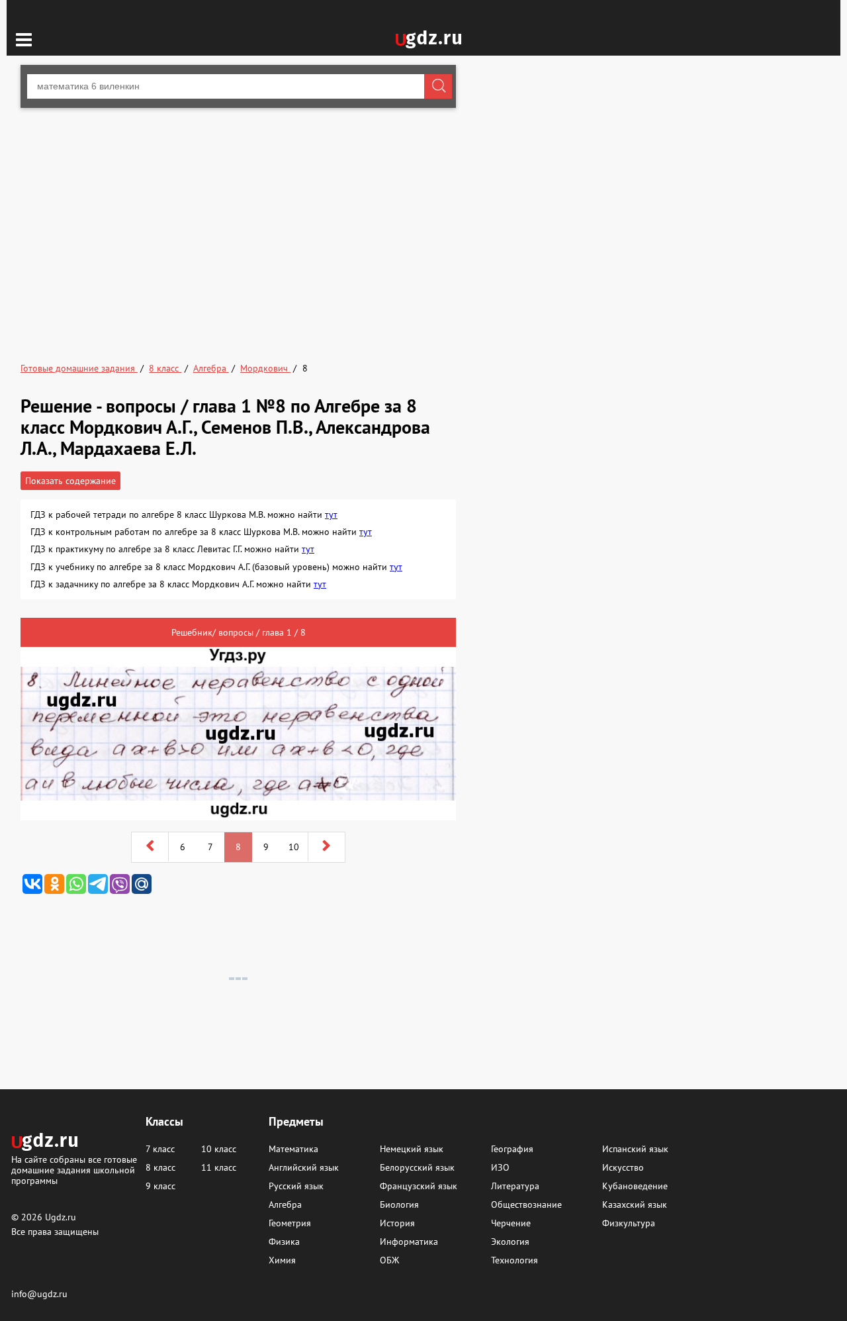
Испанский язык (635, 1149)
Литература (515, 1186)
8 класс (160, 1167)
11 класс (218, 1167)
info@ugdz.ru (39, 1294)
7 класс (160, 1149)
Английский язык (304, 1167)
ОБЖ (389, 1260)
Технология (514, 1260)
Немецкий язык (411, 1149)
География (512, 1149)
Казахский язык (634, 1204)
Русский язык (296, 1186)
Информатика (409, 1242)
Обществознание (526, 1204)
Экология (510, 1242)
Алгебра (285, 1204)
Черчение (511, 1223)
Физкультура (628, 1223)
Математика (293, 1149)
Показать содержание (70, 481)
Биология (399, 1204)
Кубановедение (635, 1186)
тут (331, 514)
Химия (282, 1260)
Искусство (623, 1167)
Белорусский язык (417, 1167)
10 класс (218, 1149)
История (397, 1223)
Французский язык (418, 1186)
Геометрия (290, 1223)
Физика (284, 1242)
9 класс (160, 1186)
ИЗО (500, 1167)
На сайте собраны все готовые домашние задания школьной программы (74, 1169)
